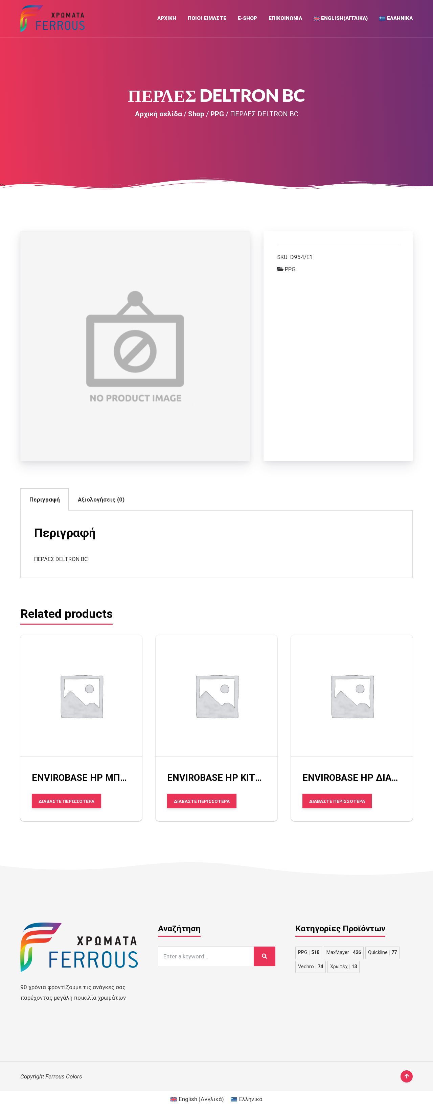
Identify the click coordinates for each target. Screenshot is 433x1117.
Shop (196, 114)
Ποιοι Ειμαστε (207, 18)
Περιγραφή (44, 499)
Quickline (382, 952)
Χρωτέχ (343, 967)
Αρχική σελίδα (158, 114)
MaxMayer (343, 952)
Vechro (310, 967)
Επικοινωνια (285, 18)
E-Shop (247, 18)
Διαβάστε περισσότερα (66, 801)
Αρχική (166, 18)
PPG (217, 114)
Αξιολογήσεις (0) (101, 499)
